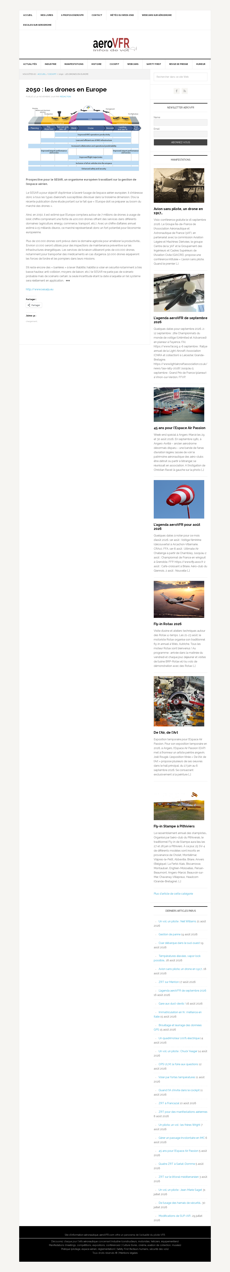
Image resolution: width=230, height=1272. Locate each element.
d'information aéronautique (83, 1235)
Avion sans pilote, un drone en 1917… (181, 969)
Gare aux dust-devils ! (172, 1003)
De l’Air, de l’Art (166, 732)
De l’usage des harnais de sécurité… (180, 1202)
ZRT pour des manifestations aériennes (183, 1111)
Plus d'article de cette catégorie (173, 893)
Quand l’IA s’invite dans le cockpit (179, 1090)
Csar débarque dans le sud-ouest (179, 943)
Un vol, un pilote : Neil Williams (177, 921)
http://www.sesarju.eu (39, 289)
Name (157, 117)
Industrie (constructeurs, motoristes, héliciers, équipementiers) (145, 1241)
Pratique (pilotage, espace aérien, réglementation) (88, 1249)
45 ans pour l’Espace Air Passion (179, 428)
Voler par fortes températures (176, 1077)
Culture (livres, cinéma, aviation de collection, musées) (151, 1245)
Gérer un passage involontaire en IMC (182, 1137)
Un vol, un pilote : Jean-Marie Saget (180, 1189)
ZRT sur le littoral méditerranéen (179, 1176)
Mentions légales (128, 1253)
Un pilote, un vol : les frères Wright (179, 1124)
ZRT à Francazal (169, 1103)
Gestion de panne (169, 934)
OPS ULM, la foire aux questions (178, 1064)
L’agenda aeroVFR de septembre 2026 (182, 990)
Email (157, 128)
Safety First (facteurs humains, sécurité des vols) (143, 1249)
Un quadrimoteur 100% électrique (179, 1038)
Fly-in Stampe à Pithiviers (174, 826)
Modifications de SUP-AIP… (175, 1215)
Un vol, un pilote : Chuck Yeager (178, 1051)
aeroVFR (115, 44)
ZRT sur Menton (169, 982)
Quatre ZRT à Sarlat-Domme (177, 1163)
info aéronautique (88, 1241)
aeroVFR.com (107, 1235)
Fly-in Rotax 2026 (168, 624)
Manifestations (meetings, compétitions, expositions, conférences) (84, 1245)
